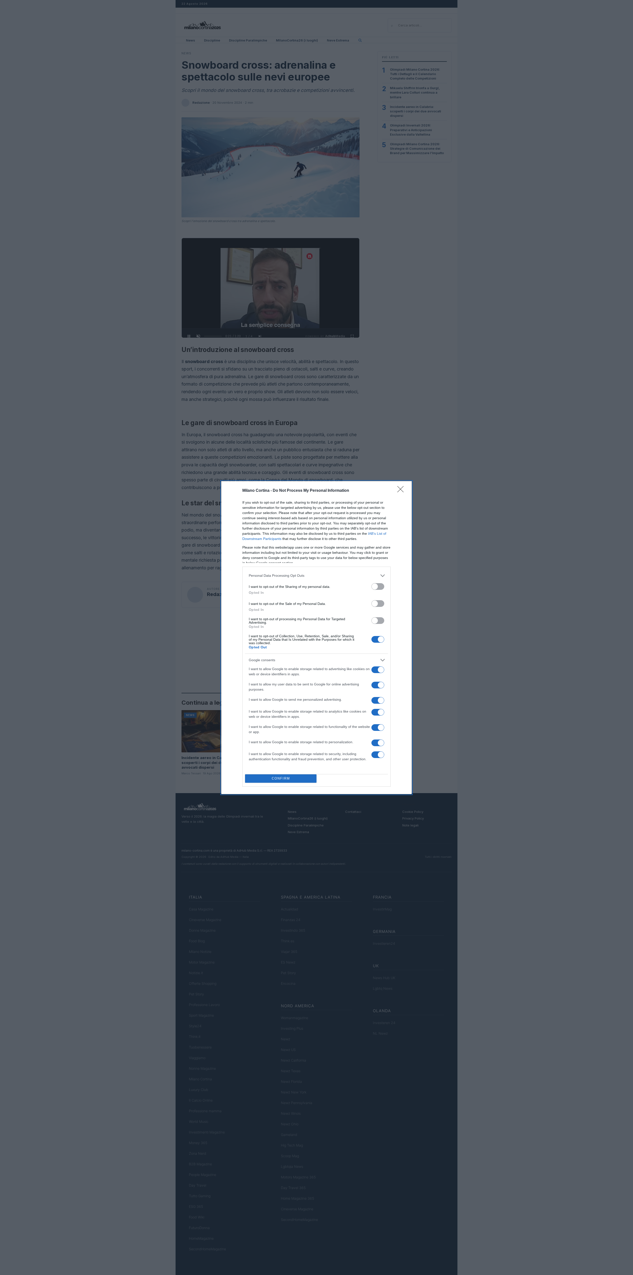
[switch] (377, 586)
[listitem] (316, 575)
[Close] (402, 490)
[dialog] (316, 637)
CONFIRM (281, 778)
